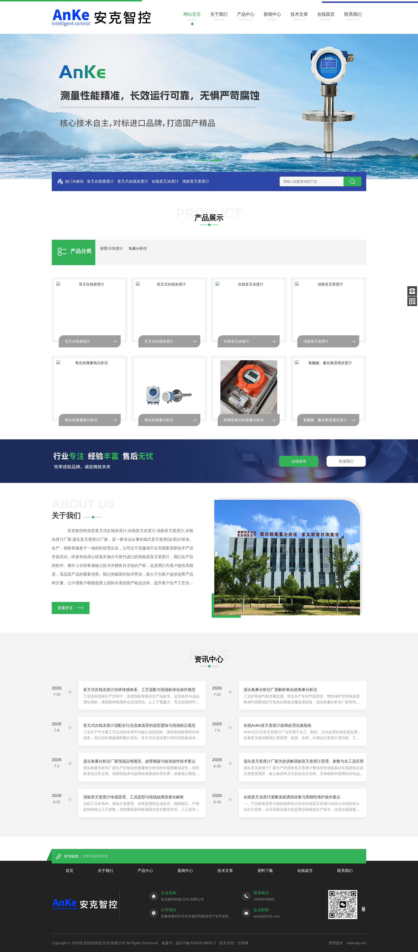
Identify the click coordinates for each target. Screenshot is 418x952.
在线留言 (305, 871)
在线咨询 (298, 461)
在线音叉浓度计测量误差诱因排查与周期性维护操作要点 (292, 797)
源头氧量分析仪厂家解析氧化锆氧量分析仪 (280, 690)
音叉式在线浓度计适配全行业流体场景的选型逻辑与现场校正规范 (139, 725)
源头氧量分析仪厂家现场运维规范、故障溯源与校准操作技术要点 (139, 761)
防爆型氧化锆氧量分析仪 (244, 420)
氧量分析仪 (138, 248)
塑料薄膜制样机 (95, 856)
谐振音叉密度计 (195, 181)
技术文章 (225, 871)
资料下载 (265, 871)
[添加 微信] (412, 301)
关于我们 (105, 871)
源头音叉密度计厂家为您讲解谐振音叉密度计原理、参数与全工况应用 (304, 761)
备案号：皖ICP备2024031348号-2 (189, 943)
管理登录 (335, 943)
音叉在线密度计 (100, 181)
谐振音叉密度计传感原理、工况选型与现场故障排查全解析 (133, 797)
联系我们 (346, 461)
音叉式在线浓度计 (132, 181)
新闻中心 (185, 871)
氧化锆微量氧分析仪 (81, 420)
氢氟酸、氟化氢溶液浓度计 (325, 420)
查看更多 (65, 608)
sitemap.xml (356, 943)
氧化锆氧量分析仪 (158, 420)
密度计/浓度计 (111, 248)
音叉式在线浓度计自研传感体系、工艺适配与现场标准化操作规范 (139, 690)
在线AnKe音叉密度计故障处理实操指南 (277, 725)
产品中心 (145, 871)
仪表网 (243, 943)
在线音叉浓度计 (165, 181)
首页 (69, 871)
